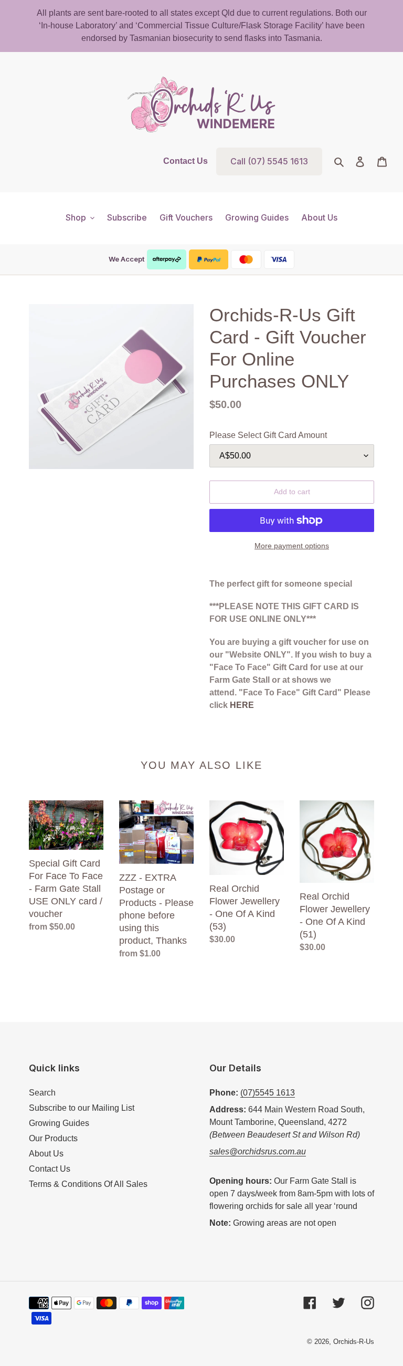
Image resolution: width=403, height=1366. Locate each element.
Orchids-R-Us (353, 1342)
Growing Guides (59, 1123)
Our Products (53, 1138)
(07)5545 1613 (267, 1092)
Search (42, 1092)
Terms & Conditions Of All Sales (88, 1184)
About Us (46, 1153)
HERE (242, 705)
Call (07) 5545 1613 (269, 161)
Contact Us (185, 161)
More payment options (291, 545)
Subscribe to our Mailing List (81, 1107)
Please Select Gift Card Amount (268, 435)
